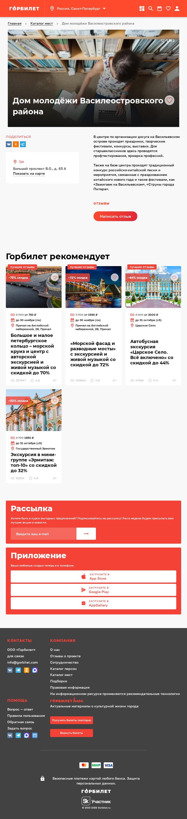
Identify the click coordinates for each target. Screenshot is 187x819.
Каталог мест (61, 675)
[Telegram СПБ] (18, 670)
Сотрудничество (64, 662)
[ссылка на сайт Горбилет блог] (115, 701)
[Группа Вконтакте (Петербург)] (10, 670)
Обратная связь (20, 722)
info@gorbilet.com (22, 662)
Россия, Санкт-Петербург (78, 8)
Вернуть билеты (71, 733)
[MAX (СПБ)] (34, 670)
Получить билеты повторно (71, 720)
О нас (55, 650)
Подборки (58, 681)
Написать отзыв (115, 216)
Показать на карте (29, 173)
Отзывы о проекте (65, 656)
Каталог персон (63, 668)
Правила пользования (26, 715)
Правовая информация (70, 687)
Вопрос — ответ (20, 709)
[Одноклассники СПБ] (26, 670)
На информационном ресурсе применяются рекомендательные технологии (115, 694)
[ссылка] (25, 8)
